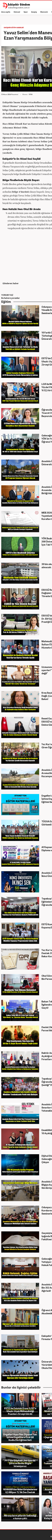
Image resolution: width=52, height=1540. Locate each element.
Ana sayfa (5, 12)
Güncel (17, 12)
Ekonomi (44, 12)
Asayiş (34, 12)
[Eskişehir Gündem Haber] (16, 5)
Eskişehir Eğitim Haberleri (14, 28)
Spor (26, 12)
